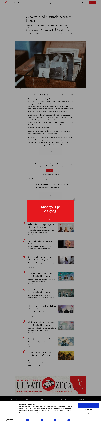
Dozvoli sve (89, 405)
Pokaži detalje (78, 420)
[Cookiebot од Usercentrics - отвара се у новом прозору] (9, 420)
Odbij (88, 413)
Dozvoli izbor (88, 409)
